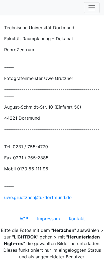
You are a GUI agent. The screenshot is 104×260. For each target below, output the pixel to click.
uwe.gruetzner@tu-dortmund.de (38, 197)
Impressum (48, 218)
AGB (23, 218)
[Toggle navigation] (92, 7)
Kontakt (77, 218)
